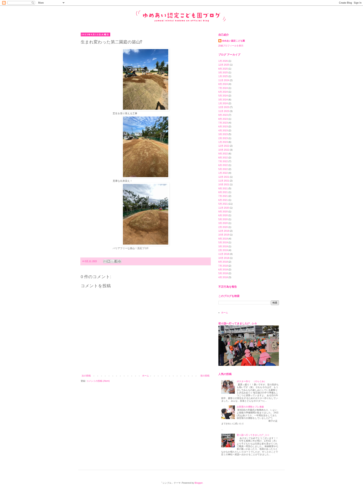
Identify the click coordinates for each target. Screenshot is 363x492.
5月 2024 (223, 95)
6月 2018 (223, 269)
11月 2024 (223, 80)
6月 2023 (223, 126)
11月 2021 (223, 180)
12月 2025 (223, 64)
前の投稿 (204, 375)
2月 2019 (223, 250)
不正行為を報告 (227, 286)
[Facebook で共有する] (116, 261)
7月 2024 (223, 88)
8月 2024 (223, 84)
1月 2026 (223, 61)
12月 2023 (223, 107)
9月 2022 (223, 153)
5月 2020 (223, 219)
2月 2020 (223, 227)
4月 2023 (223, 130)
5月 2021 (223, 204)
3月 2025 (223, 72)
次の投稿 (86, 375)
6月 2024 (223, 92)
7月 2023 (223, 122)
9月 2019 (223, 238)
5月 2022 (223, 169)
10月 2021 (223, 184)
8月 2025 (223, 68)
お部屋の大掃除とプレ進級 (250, 406)
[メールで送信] (105, 261)
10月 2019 (223, 234)
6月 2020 (223, 215)
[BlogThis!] (109, 261)
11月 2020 (223, 207)
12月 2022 (223, 146)
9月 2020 (223, 211)
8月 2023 (223, 119)
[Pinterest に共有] (119, 261)
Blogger (198, 483)
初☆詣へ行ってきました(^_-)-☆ (237, 323)
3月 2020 (223, 223)
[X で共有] (112, 261)
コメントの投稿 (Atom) (98, 381)
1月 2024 (223, 103)
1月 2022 (223, 173)
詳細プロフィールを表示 (230, 45)
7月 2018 (223, 265)
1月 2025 (223, 76)
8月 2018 (223, 261)
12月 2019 (223, 231)
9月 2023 (223, 115)
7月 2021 (223, 196)
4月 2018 (223, 277)
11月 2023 (223, 111)
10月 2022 (223, 150)
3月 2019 (223, 246)
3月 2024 (223, 99)
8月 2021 (223, 192)
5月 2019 (223, 242)
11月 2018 (223, 254)
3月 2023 (223, 134)
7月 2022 (223, 161)
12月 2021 (223, 177)
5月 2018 (223, 273)
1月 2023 (223, 142)
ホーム (145, 375)
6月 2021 (223, 200)
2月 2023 (223, 138)
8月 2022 (223, 157)
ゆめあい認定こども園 (233, 40)
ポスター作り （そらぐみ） (251, 381)
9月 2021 (223, 188)
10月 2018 (223, 258)
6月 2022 (223, 165)
